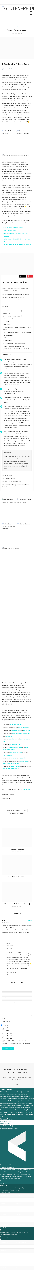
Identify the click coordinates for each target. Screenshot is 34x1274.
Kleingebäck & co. (17, 27)
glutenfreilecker (14, 744)
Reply (30, 920)
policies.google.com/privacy (24, 1272)
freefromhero (15, 766)
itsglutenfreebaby (16, 753)
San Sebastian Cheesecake (17, 877)
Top (17, 1084)
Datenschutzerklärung (20, 1069)
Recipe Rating (6, 1019)
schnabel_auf (13, 739)
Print (23, 276)
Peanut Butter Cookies (17, 813)
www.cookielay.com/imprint (23, 1224)
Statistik (10, 1119)
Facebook (8, 792)
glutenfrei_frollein (16, 747)
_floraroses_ (13, 758)
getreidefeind (15, 730)
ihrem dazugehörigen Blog (11, 763)
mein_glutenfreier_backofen (21, 734)
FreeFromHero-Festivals (10, 769)
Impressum (7, 1069)
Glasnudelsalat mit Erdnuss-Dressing (17, 904)
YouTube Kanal (7, 755)
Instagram (26, 789)
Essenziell (4, 1119)
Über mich (10, 1072)
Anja (3, 920)
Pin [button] (31, 276)
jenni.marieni (24, 761)
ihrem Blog (26, 730)
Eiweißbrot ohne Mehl (17, 849)
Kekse (24, 810)
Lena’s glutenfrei (23, 728)
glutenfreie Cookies (13, 810)
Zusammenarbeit (21, 1072)
